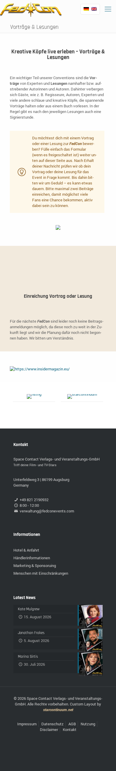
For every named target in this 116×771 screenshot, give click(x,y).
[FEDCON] (31, 8)
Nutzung (88, 724)
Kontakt (69, 729)
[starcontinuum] (82, 396)
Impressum (27, 724)
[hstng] (34, 396)
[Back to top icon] (104, 759)
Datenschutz (52, 724)
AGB (72, 724)
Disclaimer (49, 729)
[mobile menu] (108, 9)
